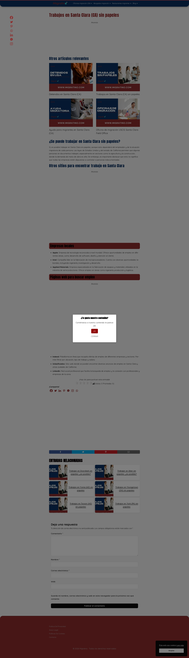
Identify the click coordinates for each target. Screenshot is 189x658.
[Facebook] (11, 17)
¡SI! (94, 331)
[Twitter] (11, 22)
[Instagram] (11, 44)
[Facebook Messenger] (11, 39)
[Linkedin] (11, 35)
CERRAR (94, 336)
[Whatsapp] (11, 30)
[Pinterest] (11, 26)
